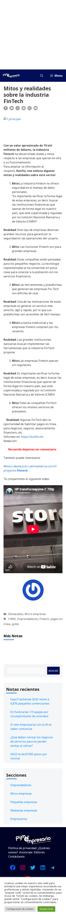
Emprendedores (27, 619)
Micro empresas (35, 614)
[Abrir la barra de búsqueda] (42, 75)
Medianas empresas (23, 810)
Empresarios (18, 819)
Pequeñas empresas (23, 802)
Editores (39, 852)
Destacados (15, 614)
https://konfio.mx (32, 437)
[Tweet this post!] (12, 109)
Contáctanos (16, 856)
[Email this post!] (35, 109)
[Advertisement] (33, 35)
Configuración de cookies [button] (20, 908)
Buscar (53, 670)
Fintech (44, 619)
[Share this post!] (6, 109)
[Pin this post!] (23, 109)
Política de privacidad (22, 848)
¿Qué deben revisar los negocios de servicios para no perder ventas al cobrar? (31, 741)
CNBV (12, 619)
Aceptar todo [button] (46, 908)
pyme (15, 624)
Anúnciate (26, 852)
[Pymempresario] (11, 75)
